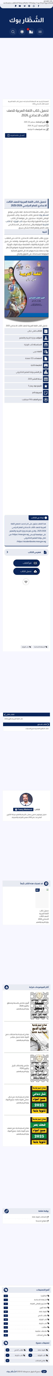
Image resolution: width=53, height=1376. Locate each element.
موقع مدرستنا (41, 1221)
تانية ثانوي (26, 1308)
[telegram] (24, 6)
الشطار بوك (44, 215)
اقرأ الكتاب (27, 563)
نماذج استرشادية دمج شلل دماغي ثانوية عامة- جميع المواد (17, 1098)
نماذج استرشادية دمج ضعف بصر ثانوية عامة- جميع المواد (18, 1129)
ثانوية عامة (26, 1311)
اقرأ (44, 1371)
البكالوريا (26, 1296)
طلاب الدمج (26, 1315)
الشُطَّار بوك (11, 1371)
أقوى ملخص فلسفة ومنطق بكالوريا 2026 (18, 1004)
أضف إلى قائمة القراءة (17, 135)
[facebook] (38, 6)
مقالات (26, 1327)
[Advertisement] (26, 68)
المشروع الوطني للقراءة (26, 1304)
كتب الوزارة (18, 221)
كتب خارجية (26, 1323)
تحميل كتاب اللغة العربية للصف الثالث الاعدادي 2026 (43, 915)
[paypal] (15, 6)
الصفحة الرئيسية (43, 101)
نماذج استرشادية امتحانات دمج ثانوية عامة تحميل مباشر (17, 1035)
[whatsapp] (33, 6)
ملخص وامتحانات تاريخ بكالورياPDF (20, 1066)
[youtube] (19, 6)
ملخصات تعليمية (26, 1331)
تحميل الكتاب (25, 571)
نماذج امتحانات (26, 1335)
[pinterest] (29, 6)
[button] (22, 31)
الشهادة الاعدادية (30, 101)
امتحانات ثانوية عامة (39, 1217)
